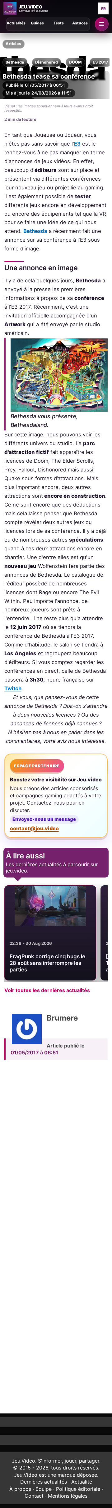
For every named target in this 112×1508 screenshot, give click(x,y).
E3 (77, 144)
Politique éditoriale (78, 1489)
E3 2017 (100, 62)
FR (103, 8)
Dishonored (46, 62)
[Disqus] (56, 1151)
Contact (34, 1496)
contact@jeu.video (34, 828)
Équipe (43, 1489)
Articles (13, 43)
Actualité (81, 1482)
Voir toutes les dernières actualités (47, 990)
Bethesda (15, 62)
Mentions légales (67, 1496)
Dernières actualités (43, 1482)
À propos (20, 1489)
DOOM (75, 62)
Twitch (12, 688)
